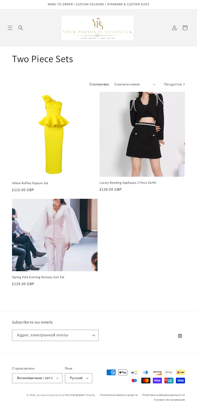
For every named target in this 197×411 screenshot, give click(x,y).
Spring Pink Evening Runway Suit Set (38, 277)
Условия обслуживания (169, 399)
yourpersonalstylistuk (51, 395)
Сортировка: (99, 84)
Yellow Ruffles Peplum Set (30, 183)
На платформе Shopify (80, 395)
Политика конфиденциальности (163, 395)
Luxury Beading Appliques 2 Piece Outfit (127, 183)
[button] (10, 28)
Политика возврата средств (119, 395)
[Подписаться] (93, 335)
